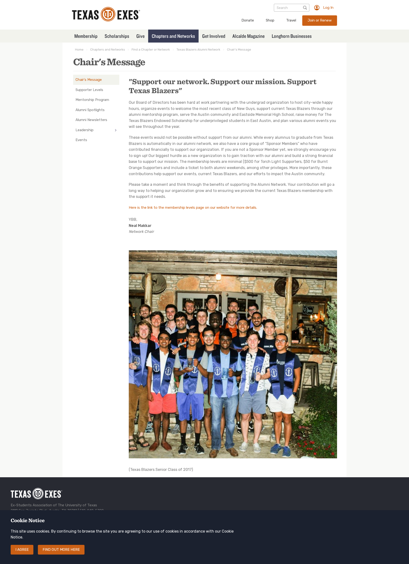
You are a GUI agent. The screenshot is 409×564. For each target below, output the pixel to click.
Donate (247, 20)
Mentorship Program (92, 100)
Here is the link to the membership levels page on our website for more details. (193, 207)
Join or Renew (320, 20)
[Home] (106, 20)
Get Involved (213, 36)
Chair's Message (239, 49)
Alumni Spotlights (90, 110)
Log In (328, 7)
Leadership (84, 130)
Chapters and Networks (173, 36)
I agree (22, 550)
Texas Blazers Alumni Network (198, 49)
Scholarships (117, 36)
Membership (86, 36)
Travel (291, 20)
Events (81, 140)
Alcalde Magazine (248, 36)
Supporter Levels (89, 90)
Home (79, 49)
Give (140, 36)
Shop (270, 20)
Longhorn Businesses (292, 36)
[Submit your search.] (305, 8)
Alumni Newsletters (91, 120)
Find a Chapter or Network (151, 49)
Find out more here (61, 550)
